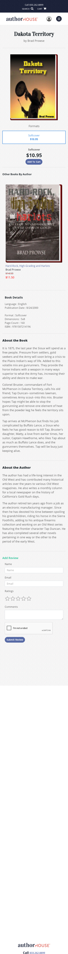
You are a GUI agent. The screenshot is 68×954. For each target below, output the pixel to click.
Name (8, 564)
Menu (60, 18)
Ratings (9, 591)
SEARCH (26, 8)
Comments (11, 607)
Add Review (10, 558)
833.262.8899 (36, 4)
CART (40, 8)
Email (8, 577)
